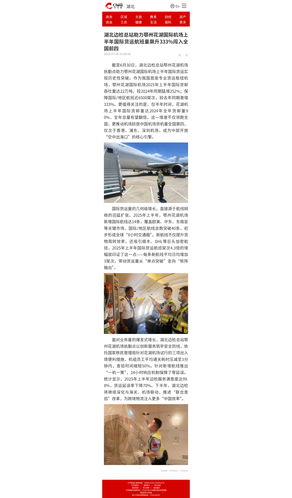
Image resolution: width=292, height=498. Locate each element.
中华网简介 (135, 485)
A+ (180, 55)
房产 (183, 16)
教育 (153, 16)
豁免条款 (135, 487)
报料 (168, 22)
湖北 (130, 6)
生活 (153, 22)
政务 (109, 16)
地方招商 (157, 485)
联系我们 (157, 487)
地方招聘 (146, 487)
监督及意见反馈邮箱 (159, 490)
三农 (124, 22)
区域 (124, 16)
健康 (138, 22)
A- (187, 55)
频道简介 (147, 485)
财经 (168, 16)
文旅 (138, 16)
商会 (109, 22)
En (177, 6)
